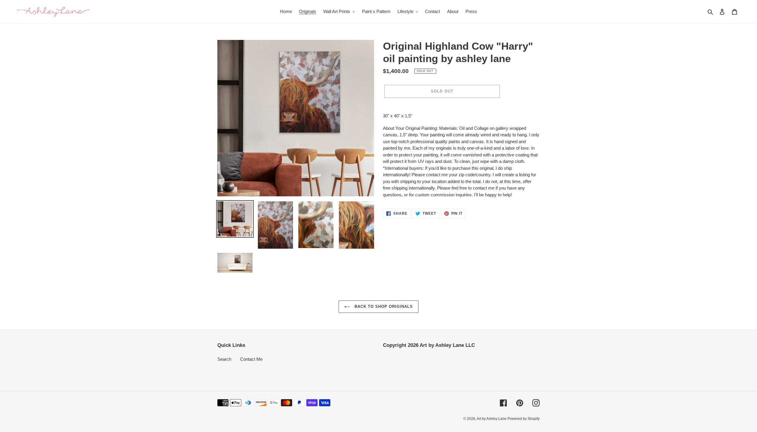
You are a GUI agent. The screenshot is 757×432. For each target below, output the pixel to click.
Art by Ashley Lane (492, 419)
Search (224, 359)
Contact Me (251, 359)
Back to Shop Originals (383, 306)
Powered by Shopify (523, 419)
